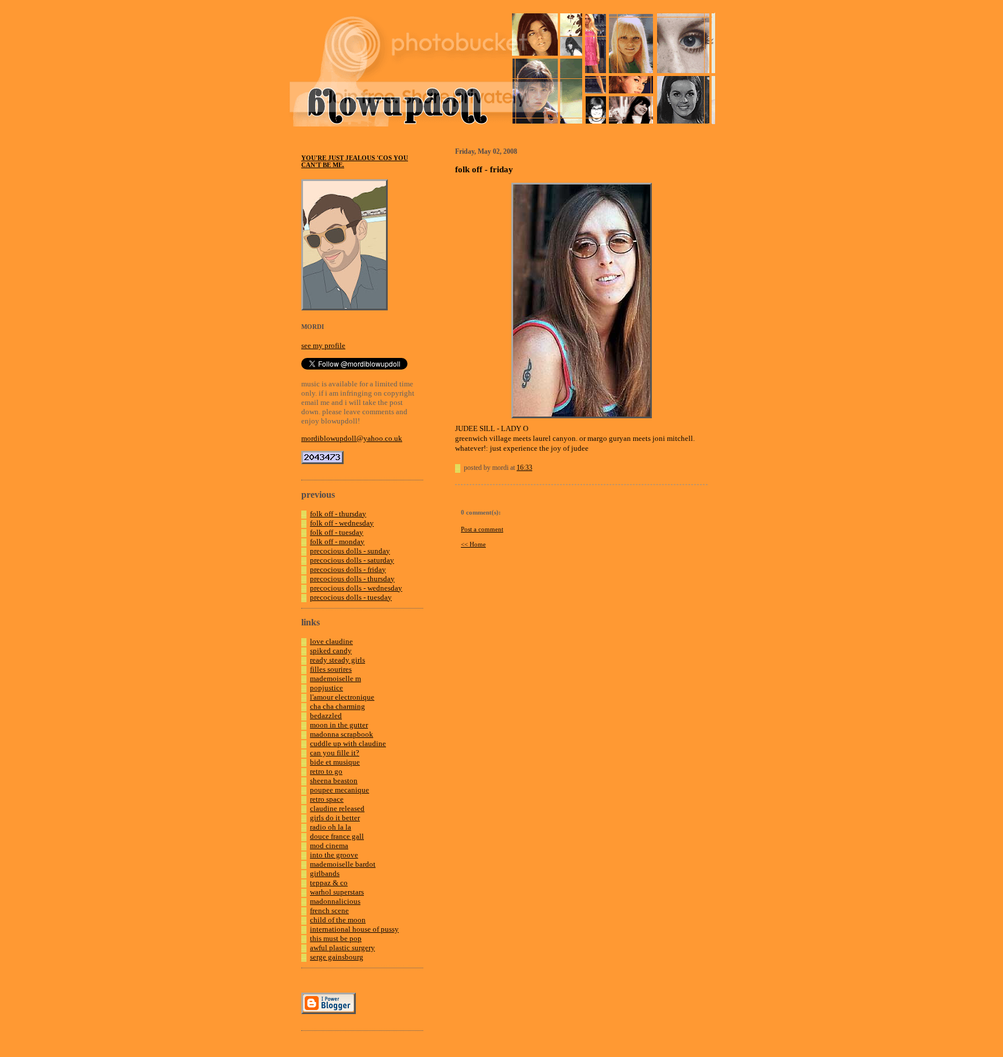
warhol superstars (337, 892)
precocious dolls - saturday (352, 560)
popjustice (326, 687)
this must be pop (336, 938)
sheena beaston (334, 780)
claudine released (337, 808)
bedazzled (326, 715)
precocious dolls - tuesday (351, 597)
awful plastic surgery (342, 947)
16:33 (524, 468)
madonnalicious (335, 901)
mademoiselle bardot (343, 864)
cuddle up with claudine (348, 743)
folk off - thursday (338, 513)
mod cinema (329, 845)
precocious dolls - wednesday (356, 588)
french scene (329, 910)
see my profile (323, 345)
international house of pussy (354, 929)
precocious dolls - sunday (350, 550)
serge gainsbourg (336, 957)
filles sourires (331, 669)
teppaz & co (329, 882)
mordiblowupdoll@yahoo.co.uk (351, 438)
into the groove (334, 854)
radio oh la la (330, 827)
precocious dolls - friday (348, 569)
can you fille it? (334, 752)
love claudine (331, 641)
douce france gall (337, 836)
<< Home (473, 544)
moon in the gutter (339, 725)
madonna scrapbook (341, 734)
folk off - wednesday (342, 523)
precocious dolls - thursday (352, 578)
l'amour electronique (342, 697)
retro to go (326, 771)
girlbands (325, 873)
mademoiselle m (335, 678)
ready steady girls (337, 660)
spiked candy (331, 650)
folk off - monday (337, 541)
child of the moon (338, 919)
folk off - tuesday (336, 532)
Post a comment (482, 529)
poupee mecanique (339, 789)
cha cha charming (337, 706)
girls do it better (335, 817)
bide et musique (335, 762)
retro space (327, 799)
